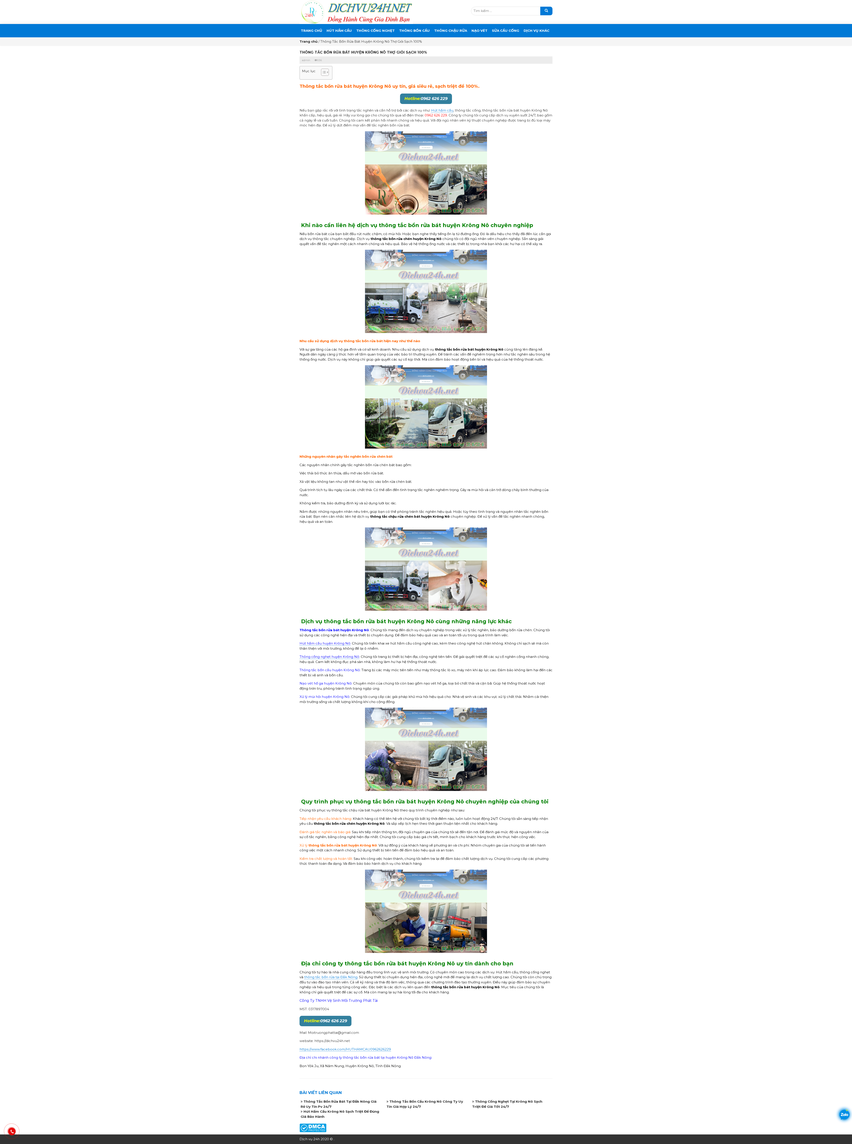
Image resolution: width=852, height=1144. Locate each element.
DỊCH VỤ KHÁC (536, 30)
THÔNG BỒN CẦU (414, 30)
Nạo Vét (479, 30)
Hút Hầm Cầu (339, 30)
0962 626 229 (426, 98)
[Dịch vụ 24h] (356, 12)
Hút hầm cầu (442, 110)
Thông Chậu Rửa (450, 30)
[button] (323, 72)
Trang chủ (311, 30)
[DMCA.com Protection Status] (313, 1128)
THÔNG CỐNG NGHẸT (375, 30)
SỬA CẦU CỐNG (505, 30)
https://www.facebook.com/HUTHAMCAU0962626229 (345, 1049)
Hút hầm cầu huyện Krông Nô (325, 643)
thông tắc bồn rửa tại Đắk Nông (330, 977)
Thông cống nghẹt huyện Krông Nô (329, 657)
